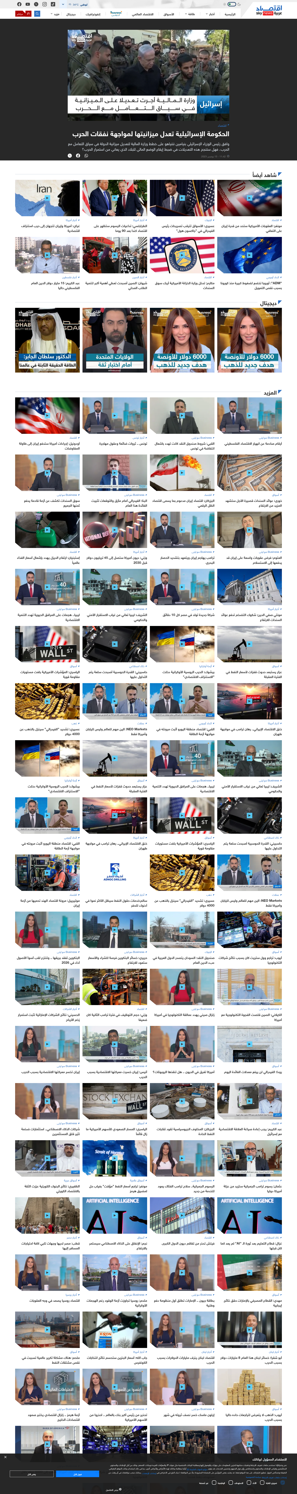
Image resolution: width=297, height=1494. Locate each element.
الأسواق (169, 14)
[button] (74, 4)
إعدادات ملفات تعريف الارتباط (274, 1477)
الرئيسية (230, 14)
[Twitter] (36, 4)
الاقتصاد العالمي (142, 14)
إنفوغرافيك (93, 14)
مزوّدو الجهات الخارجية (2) (197, 1469)
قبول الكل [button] (78, 1474)
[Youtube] (28, 4)
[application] (148, 75)
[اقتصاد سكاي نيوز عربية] (261, 10)
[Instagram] (44, 4)
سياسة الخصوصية (253, 1476)
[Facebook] (19, 4)
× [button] (5, 1457)
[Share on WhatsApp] (86, 156)
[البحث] (37, 14)
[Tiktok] (53, 4)
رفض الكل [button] (32, 1474)
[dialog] (148, 1474)
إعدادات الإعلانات (149, 1473)
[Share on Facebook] (78, 156)
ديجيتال (71, 14)
